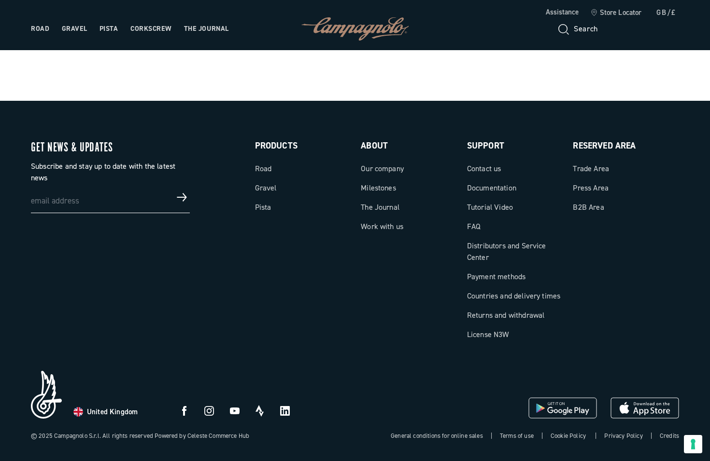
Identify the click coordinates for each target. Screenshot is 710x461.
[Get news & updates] (182, 197)
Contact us (484, 168)
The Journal (206, 28)
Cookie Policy (568, 436)
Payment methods (496, 276)
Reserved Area (604, 145)
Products (276, 145)
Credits (669, 436)
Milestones (378, 188)
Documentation (491, 188)
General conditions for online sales (437, 436)
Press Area (591, 188)
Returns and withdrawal (506, 315)
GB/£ (666, 12)
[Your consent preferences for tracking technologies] (693, 444)
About (374, 145)
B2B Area (588, 207)
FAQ (474, 226)
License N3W (488, 334)
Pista (108, 28)
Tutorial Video (490, 207)
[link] (616, 13)
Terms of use (517, 436)
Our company (382, 168)
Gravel (74, 28)
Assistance (562, 12)
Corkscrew (150, 28)
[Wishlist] (625, 29)
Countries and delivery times (513, 296)
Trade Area (591, 168)
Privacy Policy (623, 436)
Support (485, 145)
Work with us (382, 226)
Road (40, 28)
